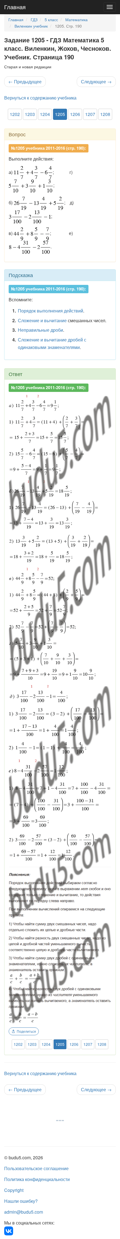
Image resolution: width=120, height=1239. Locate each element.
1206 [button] (75, 114)
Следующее (96, 81)
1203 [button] (30, 114)
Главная (15, 7)
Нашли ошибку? (21, 1201)
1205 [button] (60, 114)
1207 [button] (90, 114)
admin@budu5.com (23, 1212)
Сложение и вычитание (42, 320)
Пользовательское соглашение (36, 1168)
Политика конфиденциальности (37, 1179)
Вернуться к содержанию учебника (40, 97)
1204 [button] (45, 114)
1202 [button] (15, 114)
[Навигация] (110, 7)
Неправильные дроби (40, 330)
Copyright (13, 1190)
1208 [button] (105, 114)
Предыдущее (25, 81)
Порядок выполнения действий (50, 310)
